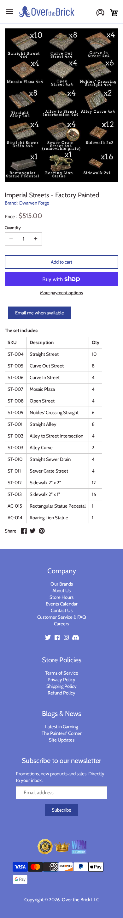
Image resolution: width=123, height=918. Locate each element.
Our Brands (61, 584)
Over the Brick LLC (80, 900)
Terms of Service (61, 673)
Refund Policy (61, 693)
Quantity (13, 227)
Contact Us (62, 610)
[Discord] (75, 637)
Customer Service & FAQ (61, 617)
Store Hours (61, 597)
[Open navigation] (9, 11)
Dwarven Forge (34, 203)
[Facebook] (57, 637)
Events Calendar (62, 604)
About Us (61, 590)
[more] (36, 239)
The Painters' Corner (62, 733)
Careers (61, 624)
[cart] (114, 13)
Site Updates (61, 740)
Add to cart (61, 262)
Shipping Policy (61, 686)
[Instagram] (66, 637)
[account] (102, 13)
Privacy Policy (61, 680)
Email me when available (39, 313)
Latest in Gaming (61, 727)
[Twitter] (48, 637)
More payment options (61, 292)
